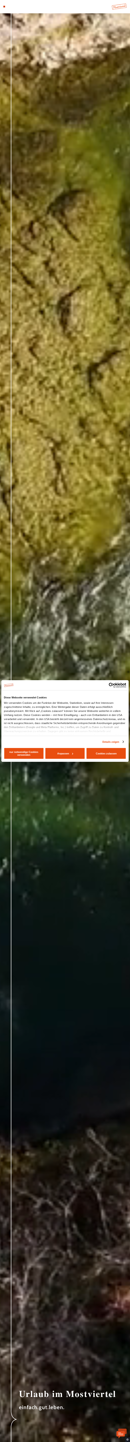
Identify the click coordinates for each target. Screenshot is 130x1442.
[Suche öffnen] (17, 6)
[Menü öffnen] (4, 6)
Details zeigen (110, 741)
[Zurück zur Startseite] (119, 6)
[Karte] (10, 6)
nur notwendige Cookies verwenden (23, 753)
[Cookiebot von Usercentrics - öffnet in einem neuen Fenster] (111, 685)
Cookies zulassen (106, 753)
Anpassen (63, 753)
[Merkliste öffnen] (13, 6)
